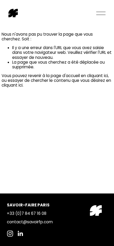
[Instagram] (10, 233)
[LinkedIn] (20, 233)
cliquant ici (97, 75)
